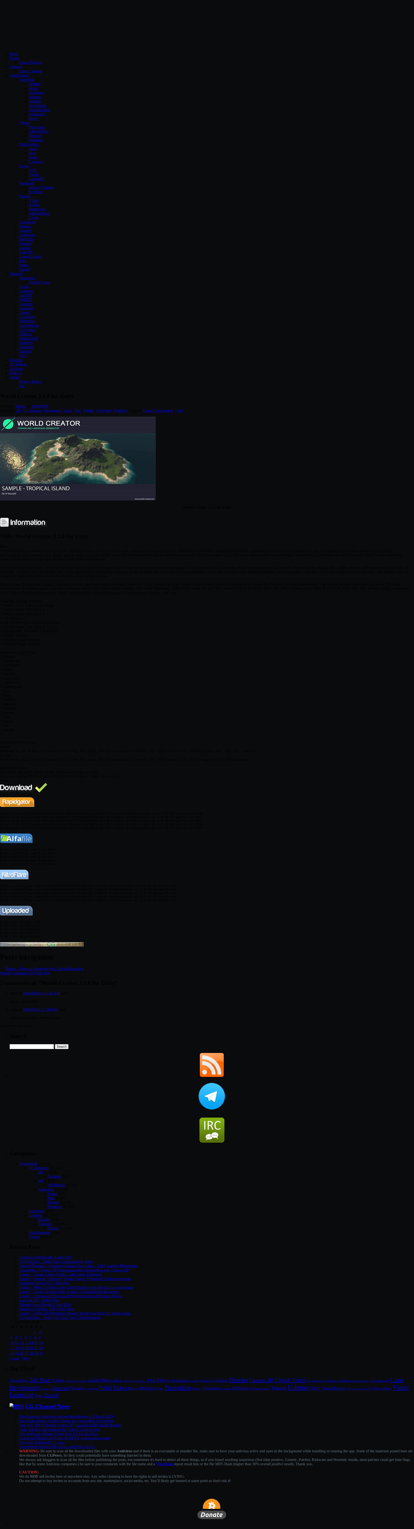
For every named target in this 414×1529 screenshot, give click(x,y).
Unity (179, 410)
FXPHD (25, 300)
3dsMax (35, 84)
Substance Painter (260, 1388)
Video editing (382, 1388)
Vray (38, 1395)
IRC (22, 386)
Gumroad (26, 308)
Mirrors (133, 1388)
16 (41, 1343)
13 (27, 1343)
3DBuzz (25, 334)
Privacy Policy (30, 381)
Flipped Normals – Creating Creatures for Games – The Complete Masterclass (78, 1266)
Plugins (24, 196)
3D (40, 1181)
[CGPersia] (42, 945)
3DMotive (27, 321)
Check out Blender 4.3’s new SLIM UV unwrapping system (64, 1438)
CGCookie (27, 330)
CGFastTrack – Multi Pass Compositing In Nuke (56, 1261)
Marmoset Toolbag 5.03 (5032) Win (46, 1309)
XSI (22, 261)
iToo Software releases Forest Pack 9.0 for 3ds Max (58, 1434)
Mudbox (35, 101)
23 (41, 1348)
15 (36, 1343)
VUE (33, 170)
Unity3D (26, 252)
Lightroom (92, 1388)
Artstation (206, 1381)
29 (36, 1353)
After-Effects (38, 131)
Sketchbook (38, 105)
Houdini (25, 231)
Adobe (24, 123)
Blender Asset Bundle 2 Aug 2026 (45, 1305)
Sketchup (26, 239)
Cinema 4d (27, 222)
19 (22, 1348)
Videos (53, 1228)
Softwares (103, 410)
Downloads (53, 410)
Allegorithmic (39, 213)
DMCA (15, 373)
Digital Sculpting (359, 1381)
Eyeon (24, 166)
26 (22, 1353)
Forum (15, 58)
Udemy (24, 312)
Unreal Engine (30, 256)
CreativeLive (29, 325)
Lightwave (27, 235)
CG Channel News (47, 1406)
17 (12, 1348)
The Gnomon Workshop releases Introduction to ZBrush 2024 (66, 1416)
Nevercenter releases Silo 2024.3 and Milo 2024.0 (57, 1447)
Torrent (34, 1237)
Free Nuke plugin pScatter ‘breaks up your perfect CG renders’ (67, 1421)
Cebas (33, 218)
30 (41, 1353)
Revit (33, 118)
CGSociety (27, 317)
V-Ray (34, 200)
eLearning (376, 1381)
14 (31, 1343)
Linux (68, 410)
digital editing (316, 1381)
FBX (386, 1381)
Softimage (36, 93)
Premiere (35, 136)
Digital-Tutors (39, 282)
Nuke (33, 157)
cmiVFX (26, 295)
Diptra (20, 406)
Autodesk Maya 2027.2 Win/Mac (44, 1283)
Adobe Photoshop (105, 1380)
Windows (120, 410)
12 (22, 1343)
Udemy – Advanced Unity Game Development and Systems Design (70, 1296)
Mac (78, 410)
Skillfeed (26, 343)
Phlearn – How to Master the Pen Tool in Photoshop (44, 969)
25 (17, 1353)
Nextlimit (26, 183)
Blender (25, 226)
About (14, 377)
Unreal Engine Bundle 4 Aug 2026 (45, 1257)
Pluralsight (27, 278)
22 (36, 1348)
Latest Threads (30, 62)
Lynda (24, 287)
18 (17, 1348)
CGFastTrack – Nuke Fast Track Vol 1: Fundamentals (60, 1318)
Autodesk (26, 80)
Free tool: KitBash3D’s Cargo (41, 1442)
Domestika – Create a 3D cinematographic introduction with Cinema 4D (74, 1270)
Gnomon (26, 304)
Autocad (35, 97)
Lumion (25, 248)
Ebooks (44, 1220)
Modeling (147, 1388)
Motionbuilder (39, 110)
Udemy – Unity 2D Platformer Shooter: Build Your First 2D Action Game (75, 1313)
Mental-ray (37, 209)
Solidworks (37, 114)
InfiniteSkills (28, 338)
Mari (32, 153)
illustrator (36, 140)
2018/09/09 (39, 406)
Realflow (36, 192)
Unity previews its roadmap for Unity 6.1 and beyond (59, 1429)
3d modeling (19, 1381)
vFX (368, 1388)
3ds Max (40, 1380)
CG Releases (32, 410)
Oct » (26, 1358)
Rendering (225, 1388)
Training (279, 1388)
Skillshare (26, 347)
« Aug (14, 1358)
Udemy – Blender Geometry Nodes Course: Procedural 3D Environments (75, 1279)
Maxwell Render (41, 187)
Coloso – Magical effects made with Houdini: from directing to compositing (76, 1287)
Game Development (158, 410)
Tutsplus (25, 351)
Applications (19, 75)
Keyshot (25, 243)
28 (31, 1353)
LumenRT (36, 179)
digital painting (338, 1381)
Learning (35, 1215)
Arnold (34, 205)
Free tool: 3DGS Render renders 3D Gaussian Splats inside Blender (70, 1425)
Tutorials (16, 274)
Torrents (16, 67)
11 (17, 1343)
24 (12, 1353)
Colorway (36, 162)
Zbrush (24, 269)
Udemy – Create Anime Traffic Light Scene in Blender (60, 1274)
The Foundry (29, 144)
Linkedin (26, 291)
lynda (105, 1387)
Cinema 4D (261, 1380)
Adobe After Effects (76, 1381)
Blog (13, 54)
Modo (33, 149)
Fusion (34, 174)
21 (31, 1348)
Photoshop (37, 127)
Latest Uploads (30, 71)
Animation (180, 1380)
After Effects (158, 1380)
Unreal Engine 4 (356, 1388)
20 (27, 1348)
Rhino (24, 265)
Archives (16, 369)
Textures (16, 360)
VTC (23, 356)
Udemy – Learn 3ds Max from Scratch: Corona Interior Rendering (69, 1292)
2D (18, 410)
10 (12, 1343)
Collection (36, 1211)
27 (27, 1353)
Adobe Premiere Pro (134, 1381)
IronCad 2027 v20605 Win (39, 1300)
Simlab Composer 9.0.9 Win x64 (25, 973)
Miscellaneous (39, 1232)
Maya (33, 88)
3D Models (18, 364)
